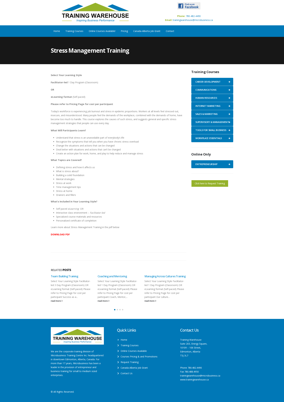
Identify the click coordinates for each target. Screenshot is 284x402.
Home (56, 31)
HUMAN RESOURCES (212, 98)
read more (56, 300)
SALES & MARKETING (212, 114)
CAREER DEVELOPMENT (212, 81)
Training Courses (74, 31)
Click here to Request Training (210, 183)
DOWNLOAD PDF (60, 234)
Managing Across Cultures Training (165, 276)
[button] (114, 309)
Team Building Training (64, 276)
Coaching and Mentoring (112, 276)
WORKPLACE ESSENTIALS (212, 138)
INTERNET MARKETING (212, 106)
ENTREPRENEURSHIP (212, 164)
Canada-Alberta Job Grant (146, 31)
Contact (170, 31)
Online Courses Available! (102, 31)
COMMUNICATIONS (212, 90)
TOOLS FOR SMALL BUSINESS (212, 130)
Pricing (124, 31)
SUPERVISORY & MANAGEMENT (212, 122)
